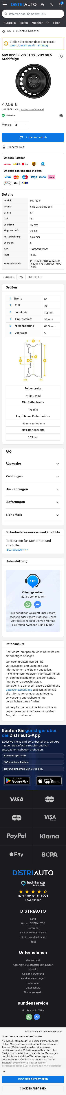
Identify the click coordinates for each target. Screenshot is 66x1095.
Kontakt (33, 969)
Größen (8, 276)
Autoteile (10, 23)
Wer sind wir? (33, 960)
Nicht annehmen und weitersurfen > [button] (43, 1031)
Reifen (23, 23)
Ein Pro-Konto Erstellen (33, 932)
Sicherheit (35, 276)
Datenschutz (33, 987)
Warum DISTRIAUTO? (33, 923)
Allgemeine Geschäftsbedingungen (33, 964)
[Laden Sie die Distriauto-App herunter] (17, 780)
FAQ (21, 276)
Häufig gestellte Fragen (33, 937)
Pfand (33, 941)
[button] (42, 4)
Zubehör (37, 23)
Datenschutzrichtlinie (19, 689)
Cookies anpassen (33, 1088)
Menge (6, 125)
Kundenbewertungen (33, 978)
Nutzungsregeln (33, 992)
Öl (47, 23)
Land (33, 918)
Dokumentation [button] (17, 550)
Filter (56, 23)
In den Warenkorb (36, 137)
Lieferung (32, 927)
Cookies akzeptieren (33, 1079)
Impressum (33, 982)
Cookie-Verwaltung (33, 973)
